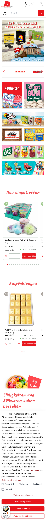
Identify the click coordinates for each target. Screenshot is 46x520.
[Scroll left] (4, 72)
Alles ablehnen (23, 508)
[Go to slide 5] (15, 264)
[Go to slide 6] (17, 264)
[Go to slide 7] (19, 264)
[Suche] (41, 13)
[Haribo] (19, 72)
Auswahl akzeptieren (23, 516)
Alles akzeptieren (23, 501)
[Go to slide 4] (13, 264)
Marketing (23, 484)
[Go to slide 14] (34, 264)
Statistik (8, 489)
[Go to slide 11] (28, 264)
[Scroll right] (42, 72)
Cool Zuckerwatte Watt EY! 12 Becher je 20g (20, 241)
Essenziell (9, 484)
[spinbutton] (15, 256)
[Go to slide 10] (26, 264)
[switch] (5, 516)
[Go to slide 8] (21, 264)
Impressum (34, 470)
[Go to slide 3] (11, 264)
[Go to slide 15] (36, 264)
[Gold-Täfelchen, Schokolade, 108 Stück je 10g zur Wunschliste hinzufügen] (6, 343)
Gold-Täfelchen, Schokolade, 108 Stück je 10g (18, 331)
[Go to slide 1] (7, 264)
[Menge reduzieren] (10, 256)
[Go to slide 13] (32, 264)
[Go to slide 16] (38, 264)
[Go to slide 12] (30, 264)
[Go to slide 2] (9, 264)
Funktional (37, 484)
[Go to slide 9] (24, 264)
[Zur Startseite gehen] (7, 4)
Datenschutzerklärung (11, 480)
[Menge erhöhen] (19, 256)
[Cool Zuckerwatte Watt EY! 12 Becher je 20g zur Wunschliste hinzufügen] (6, 256)
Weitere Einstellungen (23, 495)
